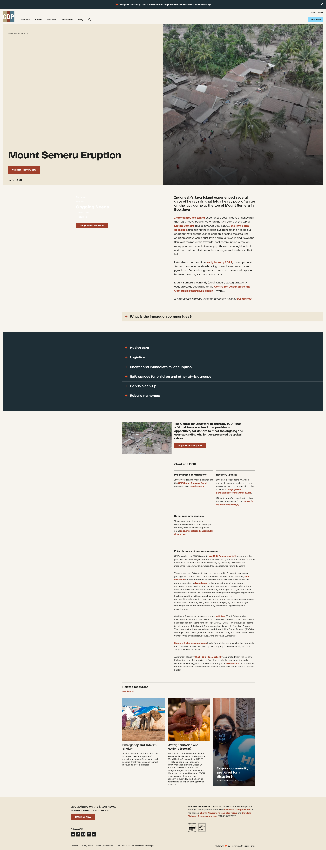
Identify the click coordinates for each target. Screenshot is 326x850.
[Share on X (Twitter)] (13, 180)
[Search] (89, 20)
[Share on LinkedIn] (73, 834)
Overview (81, 197)
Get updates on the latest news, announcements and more (93, 808)
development (197, 486)
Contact (74, 846)
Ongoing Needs (92, 207)
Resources (67, 20)
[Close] (321, 4)
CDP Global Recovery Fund (192, 483)
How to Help (82, 212)
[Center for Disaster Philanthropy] (9, 16)
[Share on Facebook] (17, 180)
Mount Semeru (184, 226)
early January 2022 (219, 262)
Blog (80, 20)
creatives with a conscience (242, 846)
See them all (128, 691)
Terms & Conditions (104, 846)
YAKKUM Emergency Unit (222, 556)
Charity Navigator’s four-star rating (218, 813)
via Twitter (244, 299)
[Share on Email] (20, 180)
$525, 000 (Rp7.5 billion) (208, 657)
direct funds (200, 583)
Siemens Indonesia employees (190, 643)
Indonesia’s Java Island (189, 218)
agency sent (232, 664)
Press (320, 13)
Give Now (316, 20)
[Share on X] (89, 834)
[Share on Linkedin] (9, 180)
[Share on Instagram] (83, 834)
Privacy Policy (87, 846)
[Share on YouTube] (94, 834)
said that (220, 616)
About (313, 13)
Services (51, 20)
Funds (38, 20)
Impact (80, 202)
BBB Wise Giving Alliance (237, 810)
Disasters (25, 20)
